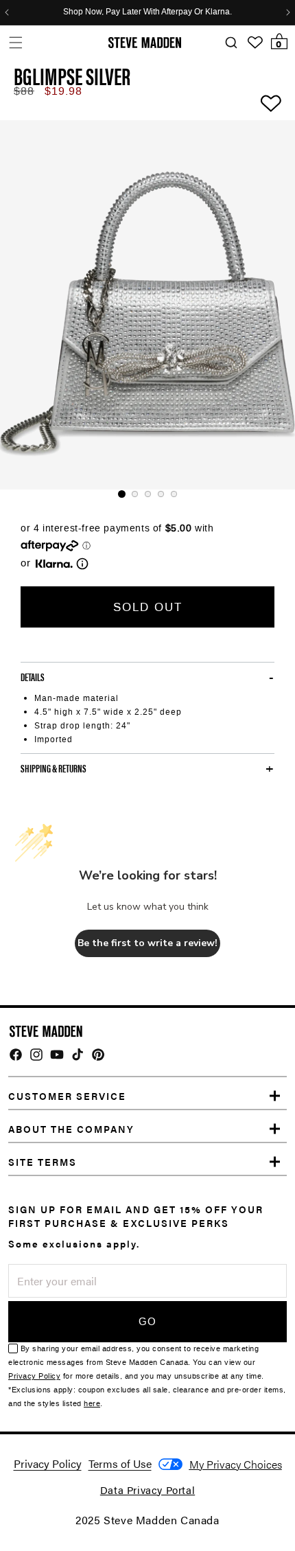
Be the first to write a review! (147, 943)
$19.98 (63, 90)
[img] (15, 1054)
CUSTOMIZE (235, 1464)
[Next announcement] (288, 12)
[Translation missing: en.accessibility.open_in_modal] (147, 305)
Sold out (147, 606)
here (92, 1404)
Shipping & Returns (53, 768)
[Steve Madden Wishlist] (255, 42)
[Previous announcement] (7, 12)
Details (33, 677)
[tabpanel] (147, 305)
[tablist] (147, 494)
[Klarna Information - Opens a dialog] (54, 564)
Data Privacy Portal (147, 1489)
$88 (24, 90)
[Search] (231, 43)
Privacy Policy (34, 1376)
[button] (15, 42)
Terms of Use (120, 1463)
